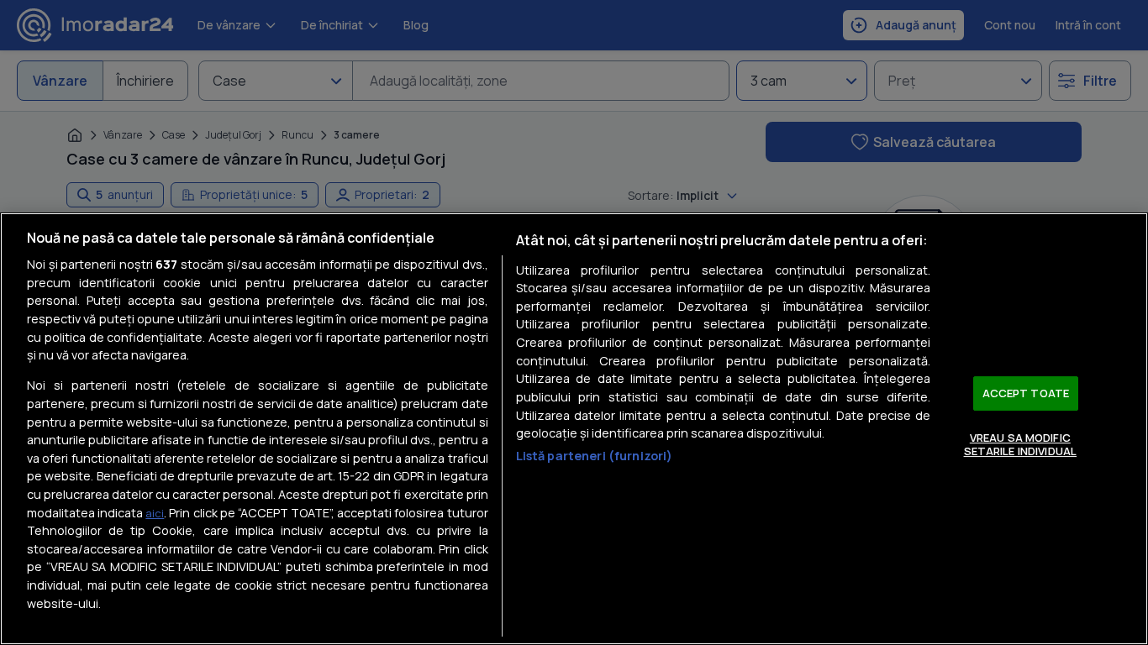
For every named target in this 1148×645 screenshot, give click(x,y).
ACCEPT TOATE (1026, 393)
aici (154, 513)
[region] (574, 428)
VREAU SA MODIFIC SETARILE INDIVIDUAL (1020, 444)
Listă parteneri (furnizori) (594, 456)
